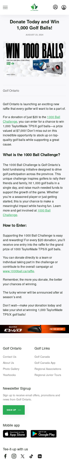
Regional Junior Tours (47, 375)
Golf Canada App (44, 363)
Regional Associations (47, 369)
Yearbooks (9, 375)
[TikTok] (31, 456)
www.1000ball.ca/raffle (18, 271)
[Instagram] (14, 456)
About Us (8, 363)
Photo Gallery (11, 369)
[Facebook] (5, 456)
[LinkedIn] (39, 456)
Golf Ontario (12, 348)
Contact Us (9, 356)
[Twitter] (22, 456)
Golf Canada (42, 356)
